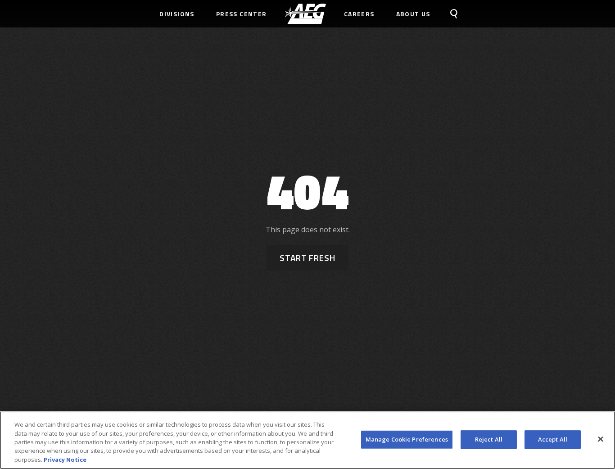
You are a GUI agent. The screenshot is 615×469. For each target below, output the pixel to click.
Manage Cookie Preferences (407, 439)
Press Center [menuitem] (241, 13)
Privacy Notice (65, 459)
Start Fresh (307, 257)
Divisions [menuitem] (176, 13)
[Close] (600, 439)
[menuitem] (305, 13)
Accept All (552, 439)
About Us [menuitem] (413, 13)
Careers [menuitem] (359, 13)
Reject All (488, 439)
